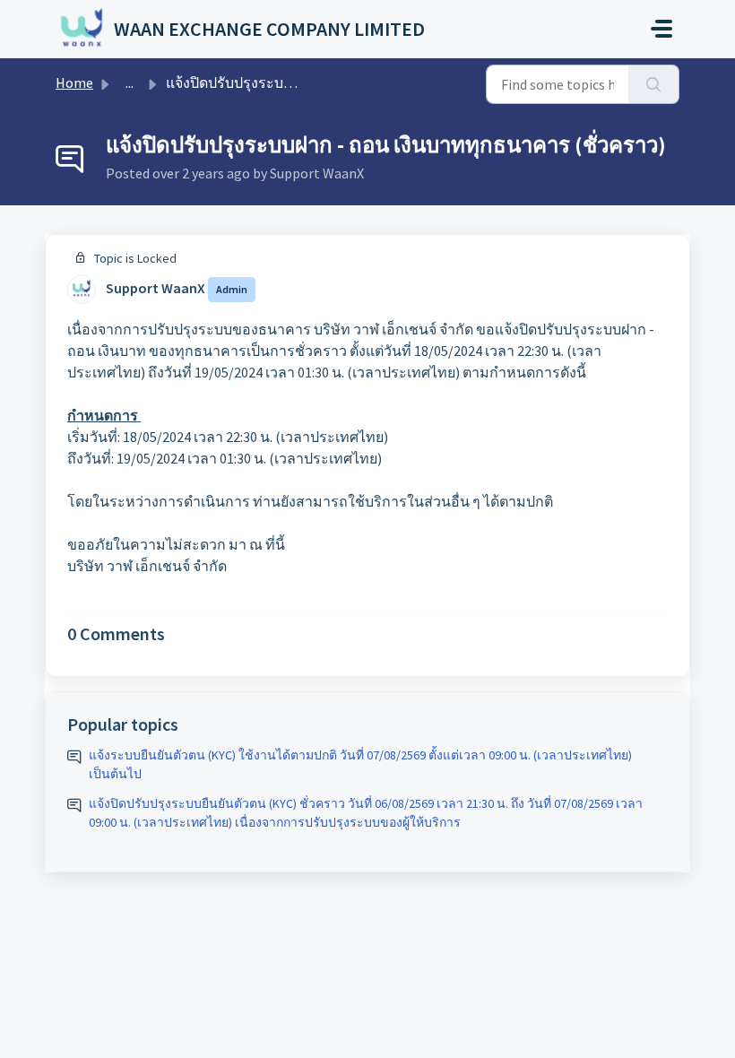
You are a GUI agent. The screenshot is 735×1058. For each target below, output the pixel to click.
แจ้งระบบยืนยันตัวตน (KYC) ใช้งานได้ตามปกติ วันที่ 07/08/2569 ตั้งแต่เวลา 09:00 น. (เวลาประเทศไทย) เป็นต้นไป (360, 764)
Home (74, 82)
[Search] (653, 84)
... (129, 82)
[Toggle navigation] (661, 29)
